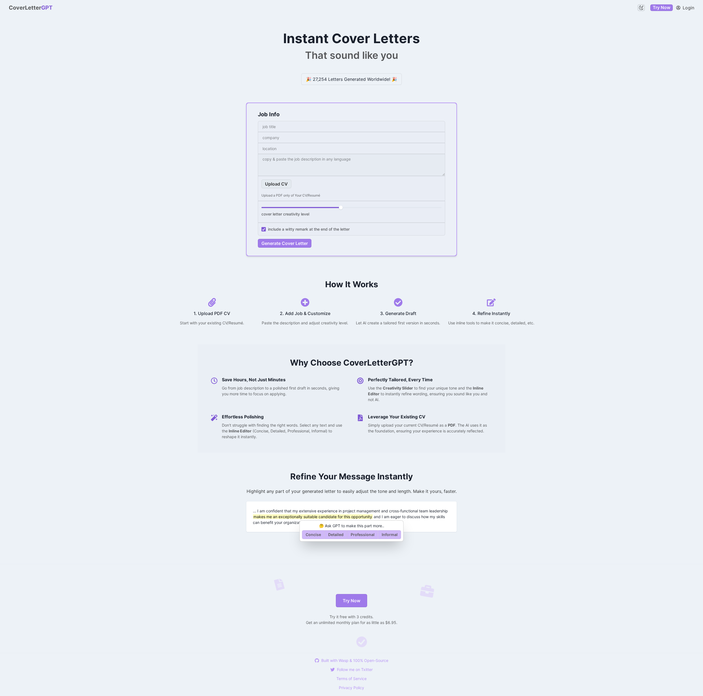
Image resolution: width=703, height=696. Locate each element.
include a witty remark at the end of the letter (309, 229)
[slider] (341, 207)
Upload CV (276, 184)
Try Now (661, 7)
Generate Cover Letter (284, 243)
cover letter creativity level (285, 214)
